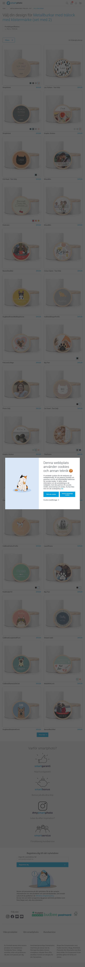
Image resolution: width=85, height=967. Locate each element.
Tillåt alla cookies (51, 494)
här (62, 489)
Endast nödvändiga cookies (67, 494)
